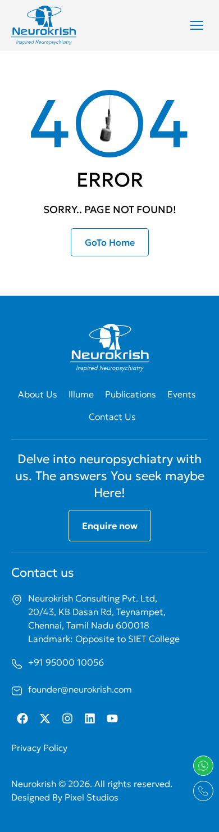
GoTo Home (110, 242)
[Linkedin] (90, 718)
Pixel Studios (91, 797)
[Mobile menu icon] (196, 25)
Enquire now (110, 525)
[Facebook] (22, 718)
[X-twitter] (45, 718)
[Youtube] (112, 718)
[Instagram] (67, 718)
